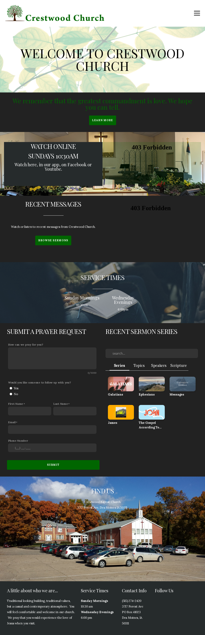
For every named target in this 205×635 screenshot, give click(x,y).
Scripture (178, 365)
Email (12, 422)
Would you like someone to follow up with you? (39, 382)
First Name (15, 404)
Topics (139, 365)
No (16, 394)
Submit (53, 465)
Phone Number (18, 440)
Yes (16, 388)
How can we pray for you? (25, 344)
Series (119, 365)
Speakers (159, 365)
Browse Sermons (53, 240)
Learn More (102, 120)
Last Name (60, 404)
